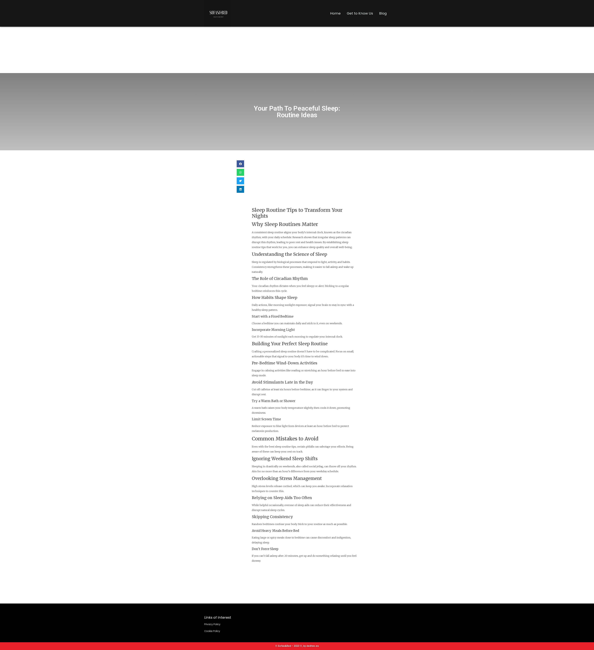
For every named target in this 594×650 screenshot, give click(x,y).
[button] (240, 163)
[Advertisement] (297, 50)
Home (335, 13)
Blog (383, 13)
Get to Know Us (360, 13)
